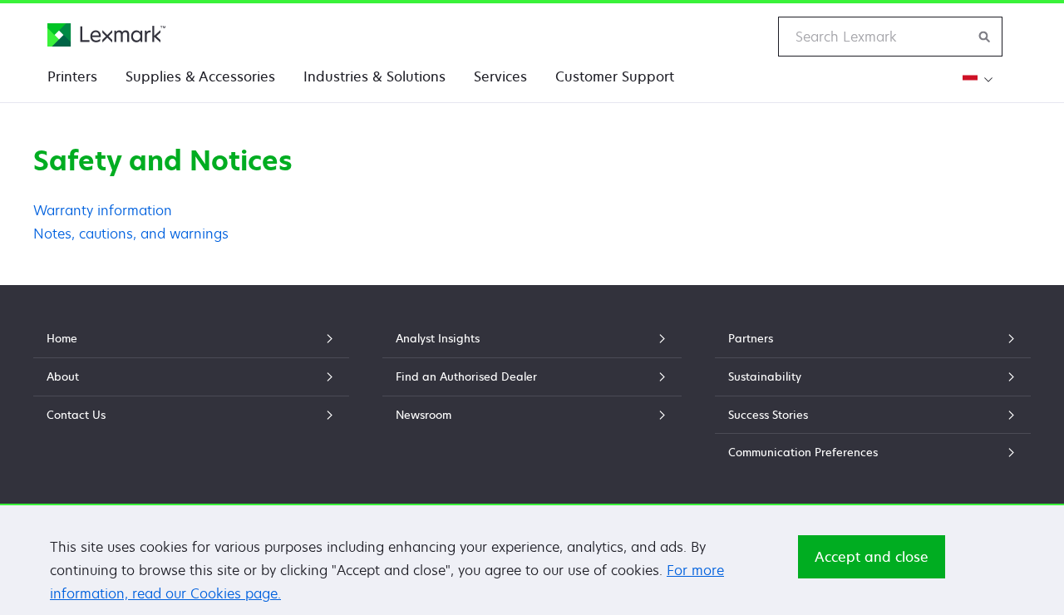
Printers (72, 76)
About (63, 376)
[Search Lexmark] (985, 36)
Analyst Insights (438, 338)
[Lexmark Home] (106, 35)
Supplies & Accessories (200, 76)
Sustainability (764, 376)
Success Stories (768, 414)
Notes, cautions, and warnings (131, 233)
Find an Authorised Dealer (466, 376)
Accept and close (872, 557)
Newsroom (423, 414)
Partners (750, 338)
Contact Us (76, 414)
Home (62, 338)
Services (500, 76)
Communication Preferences (803, 452)
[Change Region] (975, 79)
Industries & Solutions (374, 76)
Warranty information (102, 210)
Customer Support (614, 76)
